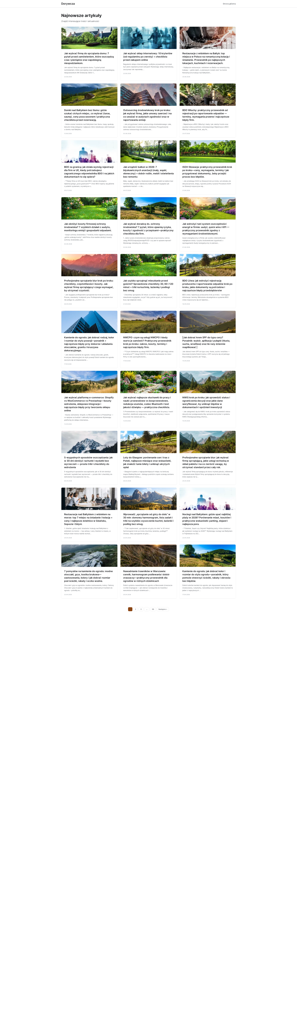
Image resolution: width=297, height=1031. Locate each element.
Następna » (162, 609)
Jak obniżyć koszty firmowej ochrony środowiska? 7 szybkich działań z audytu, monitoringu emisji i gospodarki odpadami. (88, 227)
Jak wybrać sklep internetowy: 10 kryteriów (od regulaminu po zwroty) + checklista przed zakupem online (147, 56)
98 (153, 609)
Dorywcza (68, 3)
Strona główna (229, 4)
